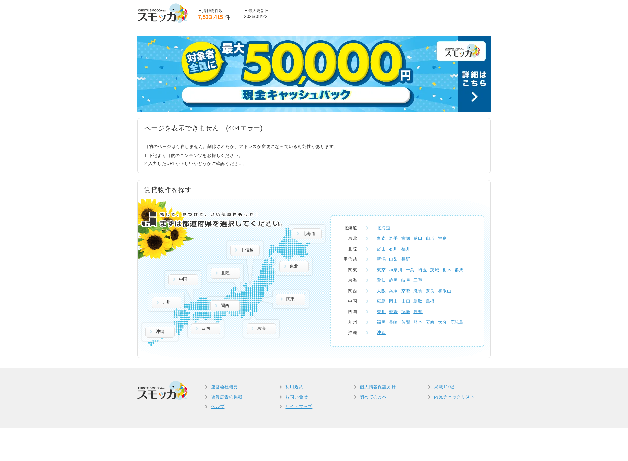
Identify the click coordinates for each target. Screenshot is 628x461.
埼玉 (422, 269)
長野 (405, 259)
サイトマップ (298, 406)
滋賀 (418, 290)
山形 (430, 238)
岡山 (393, 301)
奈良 (430, 290)
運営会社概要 (224, 386)
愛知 (381, 280)
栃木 (447, 269)
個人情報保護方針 (378, 386)
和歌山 (444, 290)
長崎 (393, 322)
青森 (381, 238)
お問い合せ (296, 396)
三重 (418, 280)
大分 (442, 322)
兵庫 (393, 290)
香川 (381, 311)
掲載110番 (444, 386)
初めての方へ (373, 396)
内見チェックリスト (454, 396)
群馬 (459, 269)
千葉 (410, 269)
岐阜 (405, 280)
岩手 (393, 238)
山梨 (393, 259)
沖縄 (381, 332)
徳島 (405, 311)
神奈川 (395, 269)
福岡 (381, 322)
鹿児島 (457, 322)
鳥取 (418, 301)
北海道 (383, 227)
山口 (405, 301)
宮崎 (430, 322)
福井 (405, 248)
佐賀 (405, 322)
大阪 (381, 290)
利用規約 (294, 386)
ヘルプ (217, 406)
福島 (442, 238)
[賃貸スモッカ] (162, 13)
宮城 (405, 238)
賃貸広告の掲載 (227, 396)
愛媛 (393, 311)
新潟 (381, 259)
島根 (430, 301)
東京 (381, 269)
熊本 (418, 322)
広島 (381, 301)
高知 (418, 311)
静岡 (393, 280)
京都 (405, 290)
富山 (381, 248)
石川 (393, 248)
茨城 (434, 269)
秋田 (418, 238)
